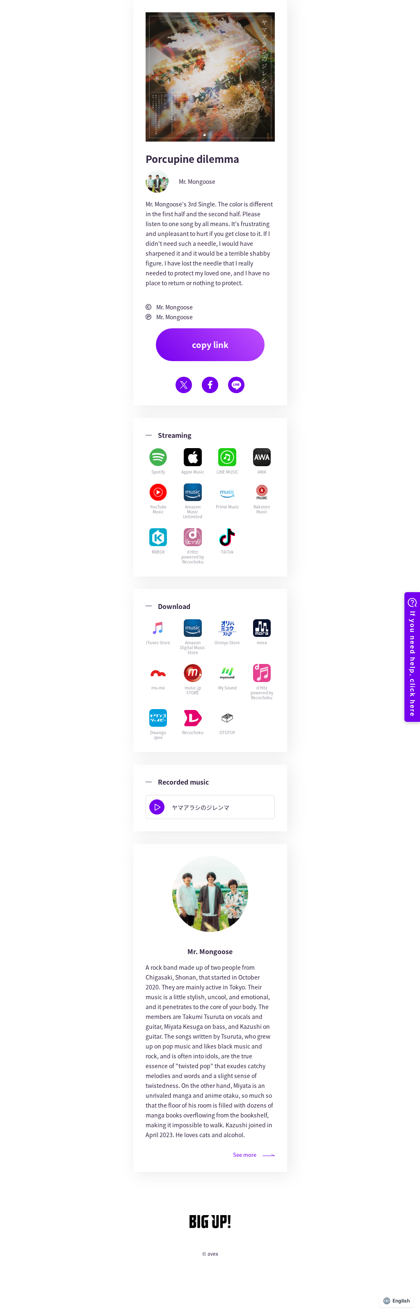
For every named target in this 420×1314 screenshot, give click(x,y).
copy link (210, 344)
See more (244, 1154)
